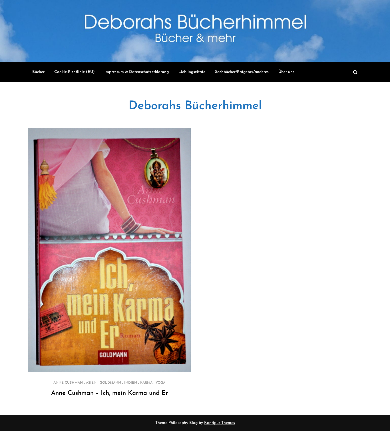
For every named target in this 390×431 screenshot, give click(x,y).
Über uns (286, 72)
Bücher (38, 72)
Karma (146, 383)
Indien (130, 383)
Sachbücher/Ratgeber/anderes (242, 72)
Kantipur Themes (219, 423)
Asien (91, 383)
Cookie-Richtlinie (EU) (74, 72)
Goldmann (110, 383)
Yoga (160, 383)
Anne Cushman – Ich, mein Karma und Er (109, 393)
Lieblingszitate (191, 72)
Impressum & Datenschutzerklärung (136, 72)
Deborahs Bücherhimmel (195, 106)
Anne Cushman (68, 383)
